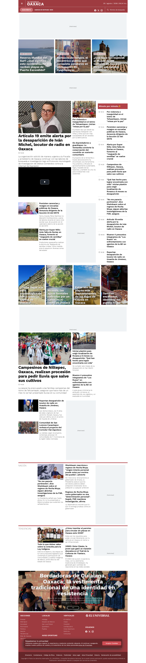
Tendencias (24, 633)
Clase (66, 622)
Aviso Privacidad (87, 655)
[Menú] (21, 3)
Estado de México (48, 622)
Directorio (28, 655)
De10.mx (67, 631)
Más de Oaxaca (26, 54)
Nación (22, 631)
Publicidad (67, 655)
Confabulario (68, 626)
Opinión (23, 638)
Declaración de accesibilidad (111, 655)
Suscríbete (26, 10)
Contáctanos (37, 655)
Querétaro (45, 626)
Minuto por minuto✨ (110, 106)
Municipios (24, 626)
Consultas (67, 633)
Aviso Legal (76, 655)
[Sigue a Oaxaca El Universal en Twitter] (99, 10)
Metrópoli (23, 622)
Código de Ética (49, 655)
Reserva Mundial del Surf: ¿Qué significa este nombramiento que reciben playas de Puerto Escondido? (36, 64)
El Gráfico (67, 619)
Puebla (44, 629)
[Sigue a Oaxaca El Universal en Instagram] (102, 10)
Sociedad (23, 624)
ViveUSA (67, 624)
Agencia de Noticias (42, 10)
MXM (51, 10)
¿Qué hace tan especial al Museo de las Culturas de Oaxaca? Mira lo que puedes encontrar (109, 64)
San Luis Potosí (47, 624)
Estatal (22, 619)
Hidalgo (44, 619)
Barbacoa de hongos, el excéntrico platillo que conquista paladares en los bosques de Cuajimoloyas (72, 64)
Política (23, 629)
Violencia (59, 655)
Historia (97, 655)
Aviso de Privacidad (85, 645)
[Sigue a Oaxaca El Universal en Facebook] (95, 10)
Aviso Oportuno (69, 629)
